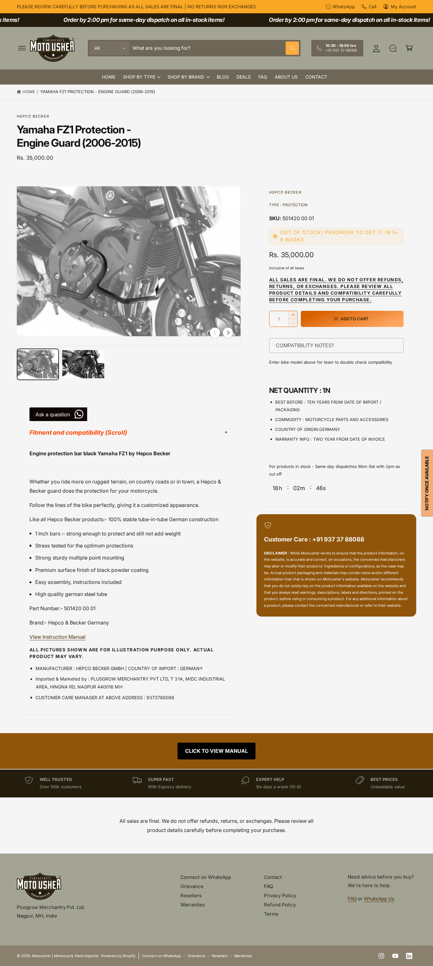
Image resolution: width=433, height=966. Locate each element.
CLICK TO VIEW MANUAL (216, 751)
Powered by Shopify (118, 956)
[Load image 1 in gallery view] (38, 364)
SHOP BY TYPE (139, 77)
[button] (22, 48)
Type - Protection (288, 204)
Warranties (192, 905)
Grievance (192, 886)
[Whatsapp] (393, 48)
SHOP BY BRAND (186, 77)
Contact (273, 877)
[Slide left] (215, 333)
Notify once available (427, 483)
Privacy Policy (280, 895)
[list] (216, 783)
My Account (403, 6)
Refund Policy (280, 905)
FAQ (268, 886)
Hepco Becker (33, 116)
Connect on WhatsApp (205, 877)
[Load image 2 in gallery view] (83, 364)
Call (372, 6)
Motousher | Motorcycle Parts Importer (65, 956)
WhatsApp (344, 6)
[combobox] (216, 48)
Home (29, 91)
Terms (271, 914)
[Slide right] (228, 333)
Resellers (191, 895)
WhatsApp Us (379, 899)
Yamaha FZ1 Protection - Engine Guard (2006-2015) (98, 91)
